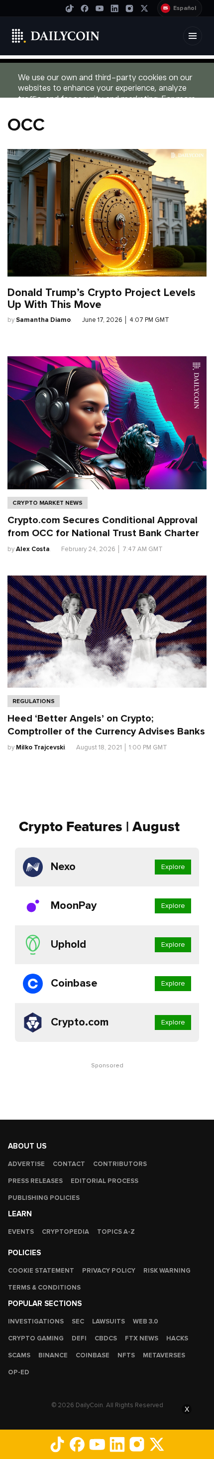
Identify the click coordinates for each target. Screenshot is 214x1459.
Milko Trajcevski (40, 747)
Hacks (177, 1338)
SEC (78, 1321)
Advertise (26, 1164)
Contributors (120, 1164)
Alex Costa (33, 549)
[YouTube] (100, 8)
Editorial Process (104, 1181)
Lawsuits (108, 1321)
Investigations (36, 1321)
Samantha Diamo (43, 320)
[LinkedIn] (114, 8)
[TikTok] (70, 8)
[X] (144, 8)
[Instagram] (129, 8)
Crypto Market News (47, 502)
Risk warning (167, 1271)
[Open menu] (192, 35)
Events (21, 1232)
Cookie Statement (41, 1271)
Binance (53, 1355)
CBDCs (106, 1338)
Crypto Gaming (36, 1338)
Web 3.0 (145, 1321)
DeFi (79, 1338)
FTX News (141, 1338)
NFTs (126, 1355)
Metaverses (164, 1355)
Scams (19, 1355)
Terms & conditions (44, 1288)
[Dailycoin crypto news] (56, 36)
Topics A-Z (116, 1232)
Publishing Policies (44, 1198)
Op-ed (18, 1372)
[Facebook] (85, 8)
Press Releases (35, 1181)
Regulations (33, 701)
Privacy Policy (108, 1271)
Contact (69, 1164)
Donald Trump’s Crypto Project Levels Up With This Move (101, 298)
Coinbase (92, 1355)
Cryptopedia (65, 1232)
